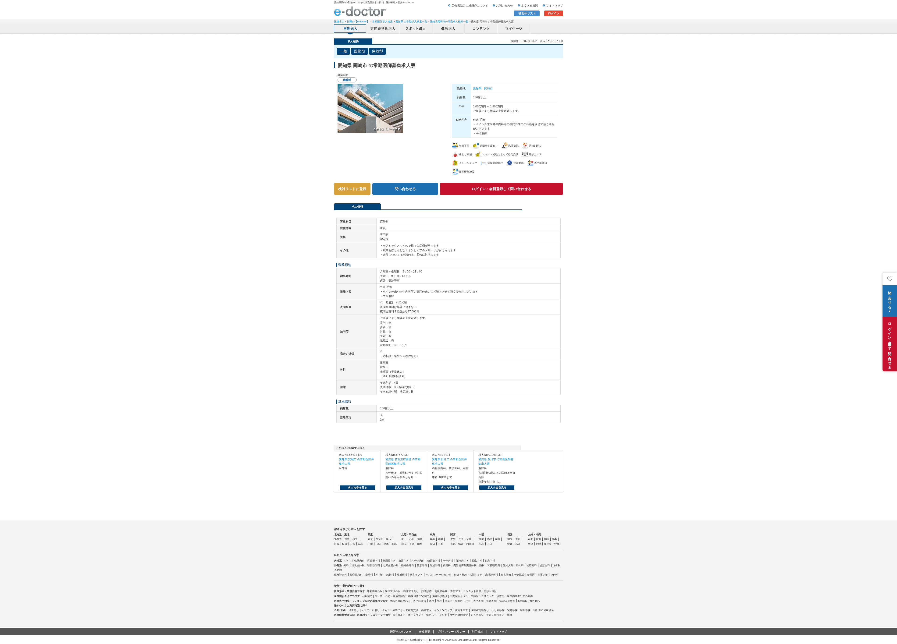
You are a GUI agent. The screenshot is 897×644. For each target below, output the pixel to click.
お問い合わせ (504, 5)
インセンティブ (443, 610)
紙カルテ (431, 614)
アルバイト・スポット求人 (415, 29)
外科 (346, 565)
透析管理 (455, 591)
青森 (347, 539)
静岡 (440, 539)
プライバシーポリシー (451, 631)
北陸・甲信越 (409, 534)
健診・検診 (490, 591)
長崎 (546, 539)
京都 (453, 543)
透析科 (556, 565)
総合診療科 (340, 574)
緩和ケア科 (416, 574)
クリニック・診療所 (492, 596)
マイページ (514, 29)
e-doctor (360, 11)
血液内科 (404, 560)
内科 (346, 560)
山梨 (419, 543)
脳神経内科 (462, 560)
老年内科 (448, 560)
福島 (360, 543)
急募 (509, 614)
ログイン (553, 13)
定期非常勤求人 (383, 29)
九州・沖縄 (534, 534)
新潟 (403, 543)
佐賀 (538, 539)
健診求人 (448, 29)
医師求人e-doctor (401, 631)
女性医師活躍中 (459, 614)
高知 (517, 543)
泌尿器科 (545, 565)
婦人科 (520, 565)
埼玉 (388, 539)
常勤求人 (350, 29)
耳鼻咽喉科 (493, 565)
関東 (370, 534)
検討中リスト (527, 13)
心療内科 (490, 560)
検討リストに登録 (352, 189)
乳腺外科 (532, 565)
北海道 (338, 539)
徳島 (510, 539)
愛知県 (477, 88)
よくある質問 (529, 5)
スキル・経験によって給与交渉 (400, 610)
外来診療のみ (374, 591)
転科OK (522, 600)
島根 (489, 539)
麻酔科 (369, 574)
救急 (431, 600)
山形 (352, 543)
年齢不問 (491, 600)
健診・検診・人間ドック (468, 574)
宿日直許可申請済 (543, 610)
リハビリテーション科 (438, 574)
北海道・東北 (341, 534)
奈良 (468, 539)
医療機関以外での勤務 (520, 596)
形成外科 (435, 565)
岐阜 (432, 539)
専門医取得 (419, 600)
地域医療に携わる (400, 600)
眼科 (481, 565)
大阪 (453, 539)
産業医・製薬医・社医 (457, 600)
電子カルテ (398, 614)
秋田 (344, 543)
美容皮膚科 (459, 565)
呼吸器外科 (373, 565)
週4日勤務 (340, 610)
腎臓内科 (477, 560)
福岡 (530, 539)
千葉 (370, 543)
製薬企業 (542, 574)
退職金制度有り (480, 610)
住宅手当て (461, 610)
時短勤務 (525, 610)
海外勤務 (535, 600)
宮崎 (538, 543)
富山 (403, 539)
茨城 (378, 543)
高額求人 (426, 610)
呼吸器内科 (373, 560)
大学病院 (367, 596)
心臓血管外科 (390, 565)
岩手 (355, 539)
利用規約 (477, 631)
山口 (489, 543)
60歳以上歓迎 (507, 600)
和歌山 (470, 543)
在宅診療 (506, 574)
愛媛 (510, 543)
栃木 (386, 543)
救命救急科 (356, 574)
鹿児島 (548, 543)
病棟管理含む (411, 591)
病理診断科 (491, 574)
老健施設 (519, 574)
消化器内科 (358, 560)
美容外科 (471, 565)
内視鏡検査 (440, 591)
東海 (432, 534)
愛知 (432, 543)
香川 (517, 539)
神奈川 (379, 539)
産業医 (531, 574)
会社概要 (424, 631)
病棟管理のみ (392, 591)
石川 (411, 539)
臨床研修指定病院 (418, 596)
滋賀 (460, 543)
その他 (554, 574)
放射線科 (402, 574)
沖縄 (556, 543)
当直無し (354, 610)
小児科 (380, 574)
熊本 (554, 539)
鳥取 (481, 539)
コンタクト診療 (472, 591)
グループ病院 (470, 596)
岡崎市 (488, 88)
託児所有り (477, 614)
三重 (440, 543)
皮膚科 (447, 565)
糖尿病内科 (433, 560)
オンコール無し (371, 610)
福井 (419, 539)
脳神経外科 (407, 565)
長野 (411, 543)
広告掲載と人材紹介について (470, 5)
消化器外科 (358, 565)
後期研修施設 (439, 596)
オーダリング (416, 614)
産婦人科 (508, 565)
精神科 (390, 574)
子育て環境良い (495, 614)
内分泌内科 (418, 560)
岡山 (497, 539)
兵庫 (460, 539)
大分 (530, 543)
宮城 (336, 543)
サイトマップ (554, 5)
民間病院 (455, 596)
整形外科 (422, 565)
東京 (370, 539)
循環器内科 (389, 560)
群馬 (394, 543)
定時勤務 (512, 610)
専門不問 (478, 600)
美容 (439, 600)
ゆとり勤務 (497, 610)
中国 (481, 534)
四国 (510, 534)
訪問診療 (426, 591)
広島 (481, 543)
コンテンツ (481, 29)
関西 (453, 534)
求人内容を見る (357, 487)
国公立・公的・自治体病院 (390, 596)
